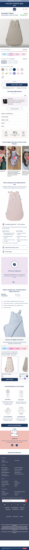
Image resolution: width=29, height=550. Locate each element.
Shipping (3, 491)
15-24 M (15, 61)
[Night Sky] (27, 376)
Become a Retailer (5, 482)
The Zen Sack (8, 509)
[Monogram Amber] (20, 379)
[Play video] (14, 158)
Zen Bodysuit (21, 416)
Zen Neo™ (8, 399)
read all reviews (14, 108)
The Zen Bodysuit (15, 509)
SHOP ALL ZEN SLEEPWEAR (14, 425)
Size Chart (16, 484)
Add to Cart (9, 379)
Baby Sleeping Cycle (5, 469)
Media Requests (17, 482)
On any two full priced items (14, 5)
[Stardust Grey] (23, 376)
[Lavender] (25, 379)
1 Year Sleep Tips (18, 470)
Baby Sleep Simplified (5, 472)
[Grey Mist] (25, 376)
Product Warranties (5, 493)
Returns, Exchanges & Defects (20, 491)
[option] (14, 4)
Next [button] (26, 271)
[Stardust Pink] (27, 379)
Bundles (22, 509)
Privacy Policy (4, 494)
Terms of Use (17, 493)
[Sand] (20, 376)
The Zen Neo (7, 507)
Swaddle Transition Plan (19, 467)
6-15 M (9, 61)
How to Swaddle (4, 467)
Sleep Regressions (18, 472)
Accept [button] (24, 548)
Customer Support (5, 481)
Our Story (3, 460)
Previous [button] (3, 271)
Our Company (17, 460)
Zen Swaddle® (8, 416)
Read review (10, 103)
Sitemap (16, 481)
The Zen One (21, 507)
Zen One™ (21, 399)
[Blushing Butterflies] (2, 376)
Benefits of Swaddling (18, 469)
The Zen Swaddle (14, 507)
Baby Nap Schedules (5, 475)
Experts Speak (4, 470)
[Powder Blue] (23, 379)
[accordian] (14, 113)
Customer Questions (5, 484)
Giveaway (16, 494)
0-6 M (4, 61)
